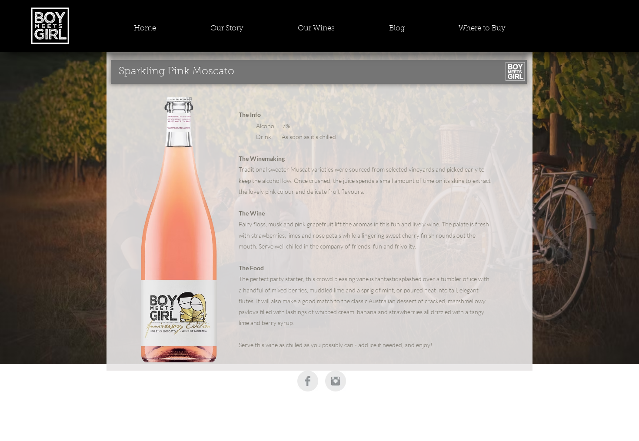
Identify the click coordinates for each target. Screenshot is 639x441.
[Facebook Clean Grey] (307, 381)
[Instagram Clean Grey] (335, 381)
